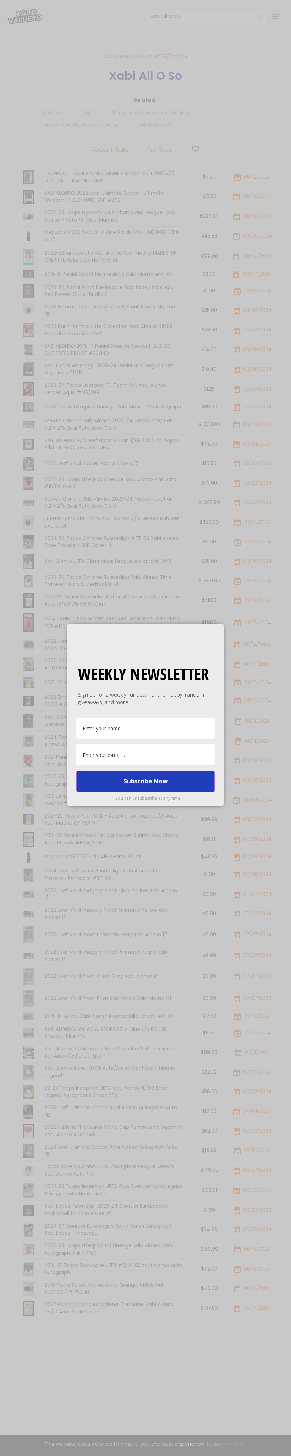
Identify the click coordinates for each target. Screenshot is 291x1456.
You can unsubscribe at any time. (148, 798)
